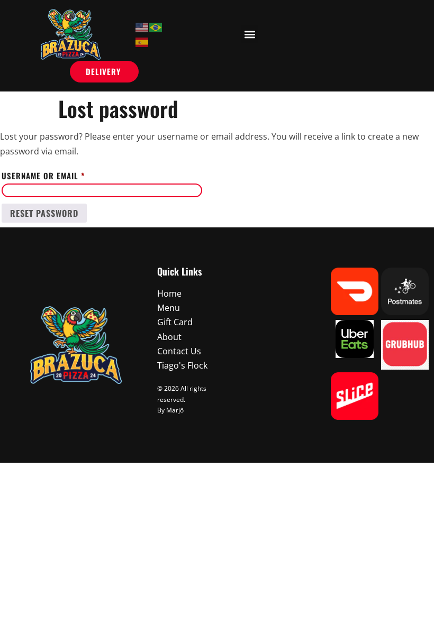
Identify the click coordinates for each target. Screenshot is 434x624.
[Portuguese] (156, 27)
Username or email (62, 174)
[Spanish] (142, 41)
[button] (249, 34)
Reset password (44, 213)
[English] (142, 27)
